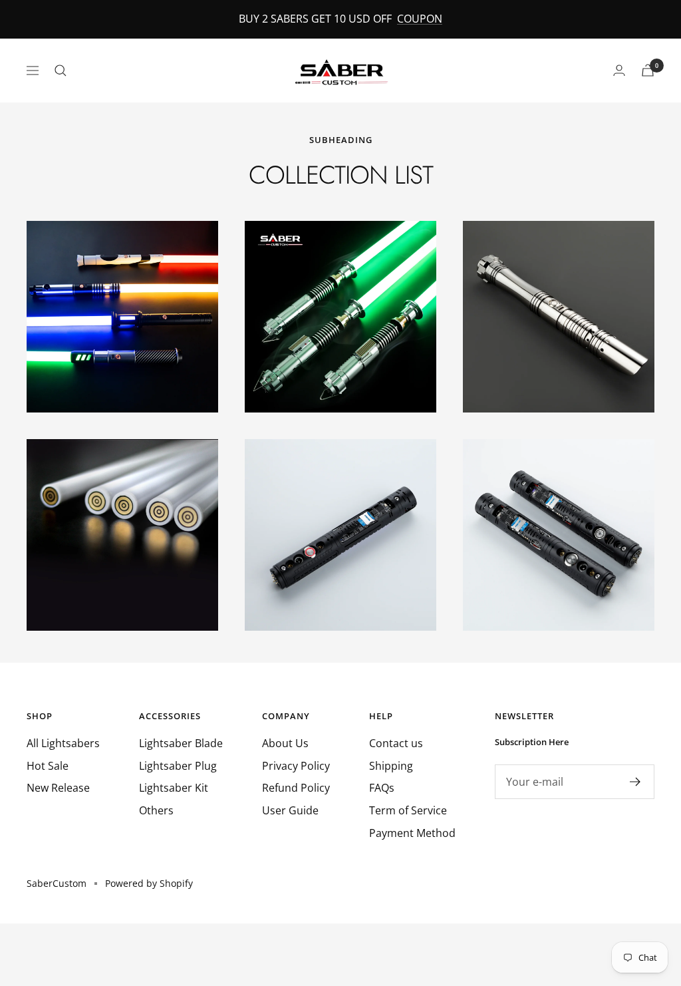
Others (156, 810)
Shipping (391, 765)
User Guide (290, 810)
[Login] (619, 70)
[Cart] (647, 70)
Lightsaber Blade (181, 743)
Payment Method (412, 833)
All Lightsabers (63, 743)
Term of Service (408, 810)
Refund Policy (296, 787)
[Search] (61, 71)
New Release (58, 787)
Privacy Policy (296, 765)
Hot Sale (47, 765)
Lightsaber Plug (178, 765)
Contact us (396, 743)
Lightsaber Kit (173, 787)
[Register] (635, 781)
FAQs (381, 787)
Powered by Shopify (149, 883)
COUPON (419, 18)
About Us (285, 743)
